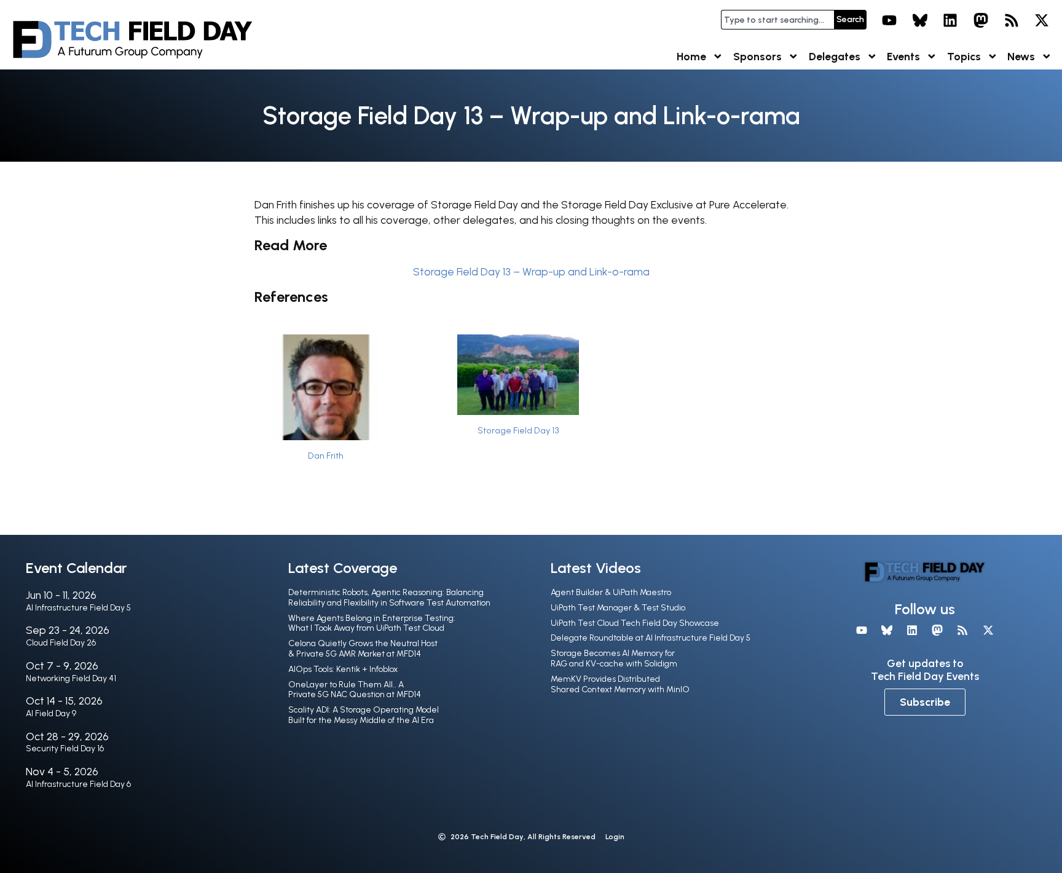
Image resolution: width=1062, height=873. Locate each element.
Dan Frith (326, 455)
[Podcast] (1011, 20)
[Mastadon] (980, 20)
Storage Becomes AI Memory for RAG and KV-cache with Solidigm (614, 658)
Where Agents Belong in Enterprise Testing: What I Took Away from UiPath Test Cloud (371, 623)
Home (691, 56)
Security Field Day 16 (65, 748)
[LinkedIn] (950, 20)
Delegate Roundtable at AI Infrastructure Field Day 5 (650, 638)
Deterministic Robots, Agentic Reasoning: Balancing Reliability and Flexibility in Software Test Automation (389, 597)
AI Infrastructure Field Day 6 (78, 784)
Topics (964, 56)
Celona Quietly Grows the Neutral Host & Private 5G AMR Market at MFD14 (363, 648)
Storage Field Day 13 (518, 430)
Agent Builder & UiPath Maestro (611, 592)
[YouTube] (889, 20)
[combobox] (777, 20)
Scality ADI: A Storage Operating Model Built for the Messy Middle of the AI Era (363, 715)
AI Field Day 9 (51, 713)
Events (903, 56)
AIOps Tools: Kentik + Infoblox (343, 669)
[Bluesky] (920, 20)
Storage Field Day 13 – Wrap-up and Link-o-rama (531, 271)
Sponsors (757, 56)
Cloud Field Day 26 (61, 643)
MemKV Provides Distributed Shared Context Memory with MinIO (620, 684)
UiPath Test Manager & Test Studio (618, 607)
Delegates (834, 56)
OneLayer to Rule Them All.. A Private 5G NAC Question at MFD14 (354, 689)
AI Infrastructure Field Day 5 (78, 607)
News (1021, 56)
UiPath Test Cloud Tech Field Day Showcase (635, 623)
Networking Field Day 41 (71, 678)
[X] (1041, 20)
